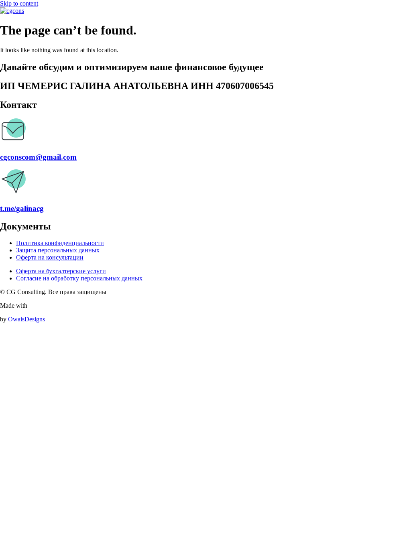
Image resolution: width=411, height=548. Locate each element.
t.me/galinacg (22, 208)
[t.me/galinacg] (13, 192)
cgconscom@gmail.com (38, 157)
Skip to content (19, 3)
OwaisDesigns (26, 319)
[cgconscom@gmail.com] (13, 141)
